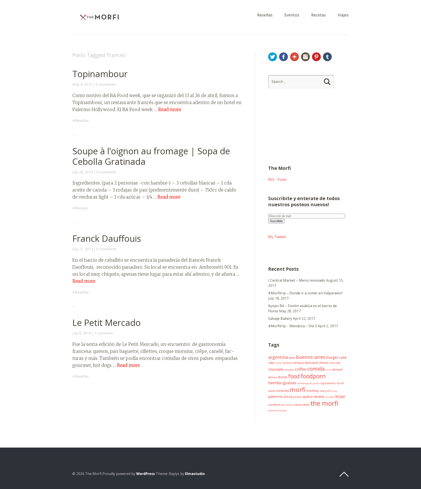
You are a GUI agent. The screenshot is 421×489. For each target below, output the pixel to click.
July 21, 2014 (82, 249)
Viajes (343, 15)
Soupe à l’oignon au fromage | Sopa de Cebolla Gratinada (151, 156)
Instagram (305, 56)
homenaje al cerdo (308, 383)
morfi (297, 389)
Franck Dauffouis (106, 238)
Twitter (272, 56)
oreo (334, 391)
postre (297, 397)
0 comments (106, 84)
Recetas (318, 15)
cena (278, 363)
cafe (342, 357)
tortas (282, 410)
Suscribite (276, 221)
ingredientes (328, 383)
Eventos (291, 15)
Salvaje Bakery (280, 318)
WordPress (145, 473)
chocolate (276, 369)
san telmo (287, 404)
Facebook (283, 56)
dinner (272, 377)
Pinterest (316, 56)
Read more (169, 109)
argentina (278, 357)
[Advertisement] (301, 132)
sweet (297, 404)
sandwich (274, 405)
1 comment (104, 333)
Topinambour (100, 74)
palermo (275, 396)
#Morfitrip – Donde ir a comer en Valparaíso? (305, 293)
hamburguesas (282, 382)
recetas (329, 396)
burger (332, 357)
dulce (282, 376)
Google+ (294, 56)
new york (325, 391)
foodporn (313, 376)
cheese (324, 362)
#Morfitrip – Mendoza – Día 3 (292, 326)
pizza (288, 396)
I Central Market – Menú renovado (296, 280)
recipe (339, 396)
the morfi (324, 403)
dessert (337, 369)
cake (271, 363)
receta (318, 396)
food (294, 376)
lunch (340, 383)
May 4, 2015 (82, 84)
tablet (306, 405)
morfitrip (312, 391)
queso (307, 396)
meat (271, 391)
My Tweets (277, 236)
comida (316, 368)
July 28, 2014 (82, 172)
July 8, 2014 (81, 333)
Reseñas (265, 15)
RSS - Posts (277, 179)
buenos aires (310, 357)
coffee (300, 369)
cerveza (287, 363)
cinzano (289, 369)
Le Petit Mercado (106, 323)
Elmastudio (195, 473)
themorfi (273, 410)
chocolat (335, 363)
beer (292, 358)
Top (344, 474)
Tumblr (327, 56)
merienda (282, 391)
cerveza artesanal (305, 363)
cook (328, 369)
